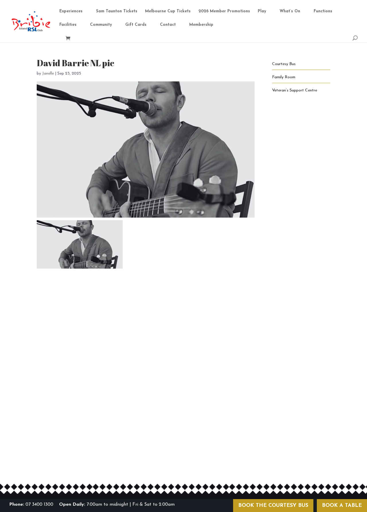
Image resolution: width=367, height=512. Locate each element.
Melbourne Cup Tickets (168, 11)
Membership (201, 25)
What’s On (290, 11)
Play (262, 11)
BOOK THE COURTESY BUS (273, 505)
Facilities (68, 25)
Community (101, 25)
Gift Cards (136, 25)
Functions (323, 11)
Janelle (48, 73)
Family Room (283, 77)
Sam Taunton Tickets (116, 11)
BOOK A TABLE (342, 505)
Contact (168, 25)
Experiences (71, 11)
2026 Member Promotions (224, 11)
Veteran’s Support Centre (294, 90)
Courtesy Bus (284, 64)
